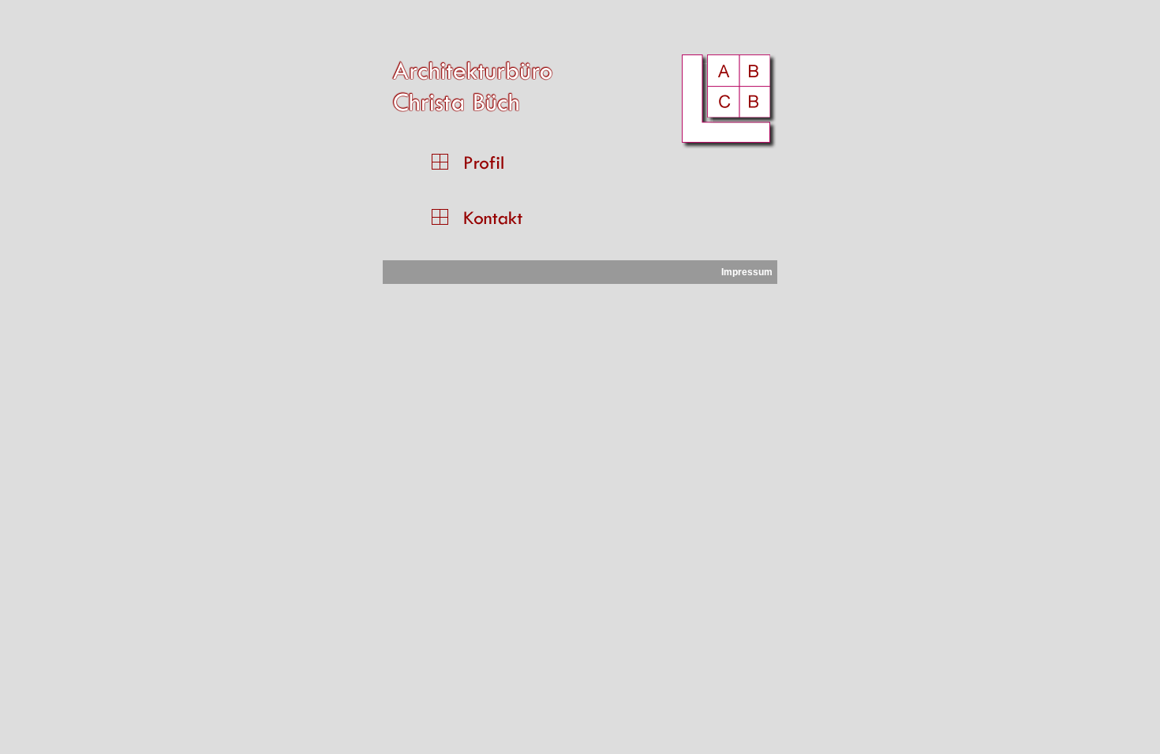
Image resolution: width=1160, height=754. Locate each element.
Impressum (747, 272)
